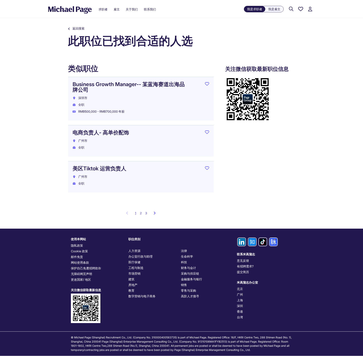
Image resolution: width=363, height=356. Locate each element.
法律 (184, 251)
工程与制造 (135, 268)
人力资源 (134, 251)
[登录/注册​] (310, 9)
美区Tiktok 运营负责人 (99, 168)
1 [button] (136, 214)
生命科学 (187, 256)
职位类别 (134, 239)
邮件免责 (77, 257)
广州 (240, 294)
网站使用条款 (80, 262)
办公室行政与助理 (140, 256)
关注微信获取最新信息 (86, 290)
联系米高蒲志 (246, 254)
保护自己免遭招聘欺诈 (86, 268)
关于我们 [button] (132, 9)
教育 (131, 290)
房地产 (132, 285)
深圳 (240, 306)
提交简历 (243, 272)
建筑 (131, 279)
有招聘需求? (245, 266)
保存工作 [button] (207, 85)
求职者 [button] (103, 9)
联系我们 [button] (150, 9)
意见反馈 (243, 261)
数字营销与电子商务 (142, 296)
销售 (184, 285)
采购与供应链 (190, 273)
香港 (240, 311)
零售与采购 (188, 290)
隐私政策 (77, 245)
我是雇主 (274, 9)
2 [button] (141, 213)
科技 (184, 262)
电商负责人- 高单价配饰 (101, 132)
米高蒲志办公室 (247, 282)
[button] (76, 28)
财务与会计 (188, 268)
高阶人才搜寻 (190, 296)
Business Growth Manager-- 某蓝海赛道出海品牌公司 (129, 87)
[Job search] (291, 9)
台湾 (240, 317)
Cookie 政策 (79, 251)
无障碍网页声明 (81, 274)
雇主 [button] (117, 9)
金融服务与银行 (191, 279)
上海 (240, 300)
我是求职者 (254, 9)
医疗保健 (134, 262)
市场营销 (134, 273)
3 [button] (146, 213)
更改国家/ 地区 (81, 279)
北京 (240, 289)
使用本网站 (78, 239)
